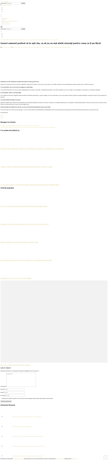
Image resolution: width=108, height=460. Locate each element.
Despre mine (6, 24)
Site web (2, 395)
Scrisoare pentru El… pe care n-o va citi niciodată (15, 278)
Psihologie (5, 18)
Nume (2, 389)
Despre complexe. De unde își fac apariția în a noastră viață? (19, 242)
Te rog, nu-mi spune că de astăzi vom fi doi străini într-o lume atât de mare (23, 206)
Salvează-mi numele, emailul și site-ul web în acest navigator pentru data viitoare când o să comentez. (27, 398)
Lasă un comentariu (42, 47)
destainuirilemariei (7, 47)
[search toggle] (1, 27)
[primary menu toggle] (1, 14)
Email (2, 392)
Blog (4, 19)
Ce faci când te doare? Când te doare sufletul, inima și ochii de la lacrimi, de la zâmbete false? (29, 185)
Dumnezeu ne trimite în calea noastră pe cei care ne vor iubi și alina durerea (24, 224)
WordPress (74, 458)
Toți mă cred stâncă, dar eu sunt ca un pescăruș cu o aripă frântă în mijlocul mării (26, 260)
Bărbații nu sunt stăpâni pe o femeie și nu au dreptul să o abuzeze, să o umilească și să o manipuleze (32, 149)
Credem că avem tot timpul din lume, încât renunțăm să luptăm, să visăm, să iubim (26, 167)
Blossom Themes (60, 458)
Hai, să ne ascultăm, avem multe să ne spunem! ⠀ (15, 365)
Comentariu (3, 386)
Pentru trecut (6, 22)
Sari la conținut (4, 1)
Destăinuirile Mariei (18, 458)
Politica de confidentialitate (10, 21)
